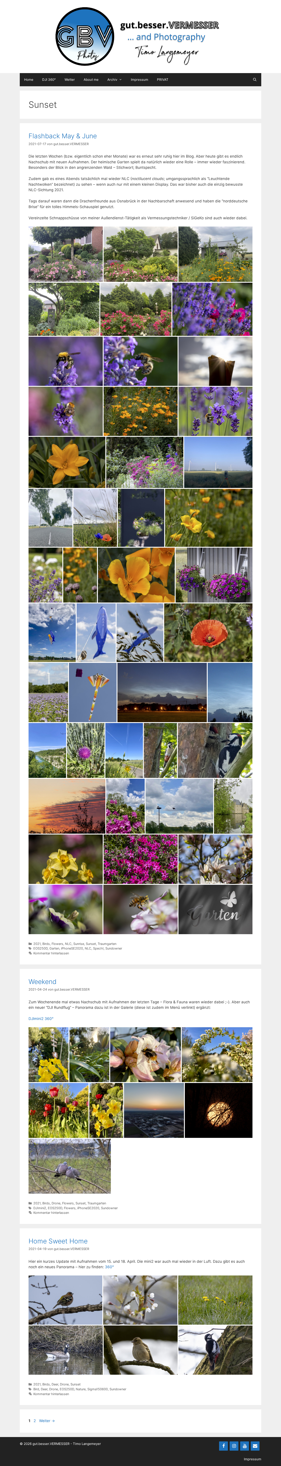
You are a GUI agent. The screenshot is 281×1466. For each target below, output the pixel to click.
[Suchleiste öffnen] (254, 79)
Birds (46, 944)
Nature (81, 1389)
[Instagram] (234, 1446)
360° (109, 1267)
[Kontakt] (255, 1446)
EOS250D (40, 948)
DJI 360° (49, 79)
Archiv (112, 79)
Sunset (91, 944)
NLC (68, 944)
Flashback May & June (63, 136)
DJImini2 (39, 1208)
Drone (56, 1203)
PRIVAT (162, 79)
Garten (54, 948)
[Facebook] (223, 1446)
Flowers (57, 944)
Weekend (42, 982)
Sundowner (113, 948)
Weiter (47, 1421)
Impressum (139, 79)
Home (28, 79)
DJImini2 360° (41, 1018)
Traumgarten (107, 944)
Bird (36, 1389)
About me (91, 79)
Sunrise (78, 944)
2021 (37, 944)
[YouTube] (244, 1446)
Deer (55, 1384)
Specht (98, 948)
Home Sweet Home (58, 1241)
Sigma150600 (97, 1389)
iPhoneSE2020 (72, 948)
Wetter (70, 79)
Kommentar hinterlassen (51, 953)
